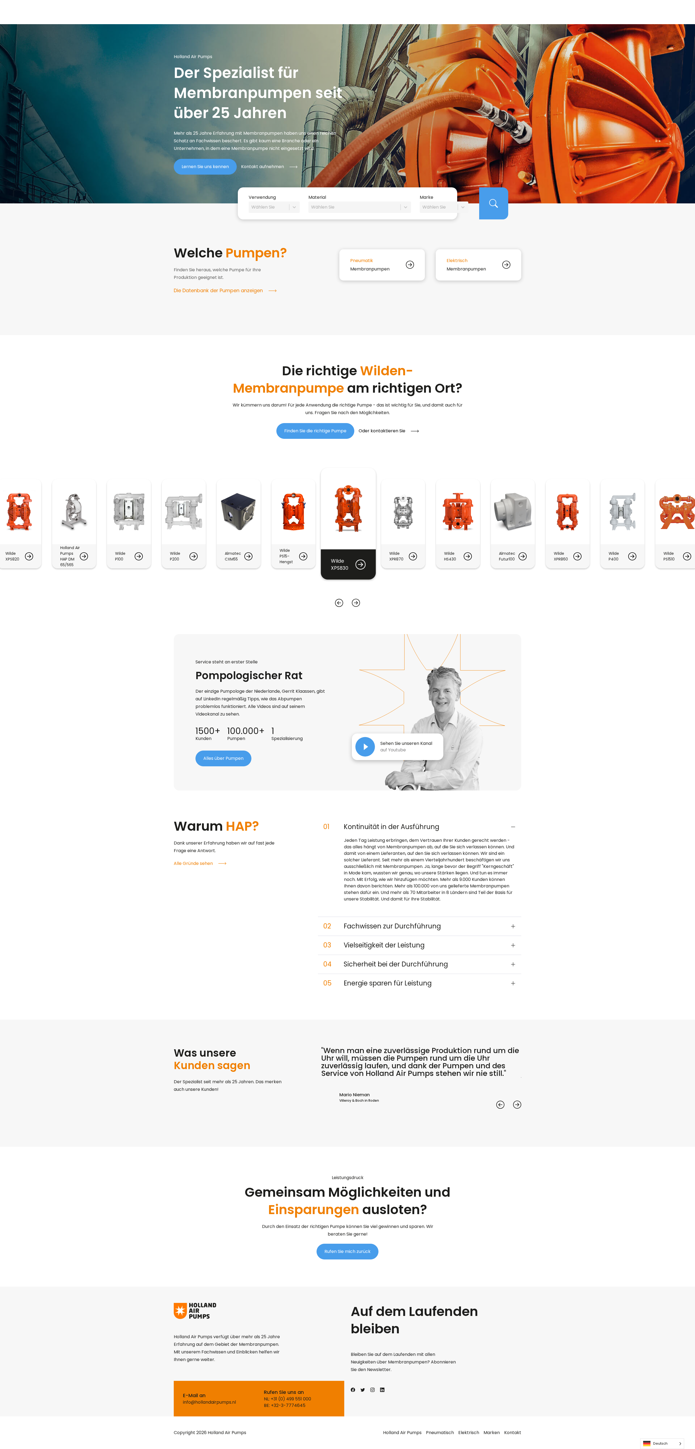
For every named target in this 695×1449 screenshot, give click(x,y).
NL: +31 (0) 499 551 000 (287, 1399)
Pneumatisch (440, 1432)
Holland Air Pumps (402, 1432)
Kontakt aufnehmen (263, 166)
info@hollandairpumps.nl (209, 1402)
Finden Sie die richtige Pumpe (315, 431)
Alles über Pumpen (223, 758)
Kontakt (512, 1432)
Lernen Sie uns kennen (205, 166)
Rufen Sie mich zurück (347, 1251)
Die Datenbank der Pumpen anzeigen (219, 290)
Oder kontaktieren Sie (382, 431)
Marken (492, 1432)
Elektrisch (468, 1432)
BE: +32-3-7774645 (284, 1405)
